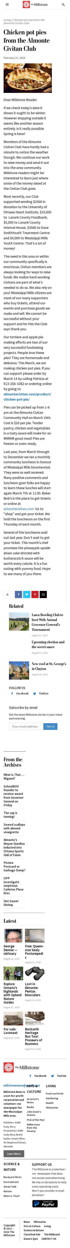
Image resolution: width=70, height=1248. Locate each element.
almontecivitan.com (19, 508)
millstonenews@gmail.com (22, 1085)
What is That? (12, 1196)
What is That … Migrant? (14, 776)
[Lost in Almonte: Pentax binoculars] (35, 973)
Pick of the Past (36, 1119)
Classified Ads (32, 1234)
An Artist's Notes (33, 1100)
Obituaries (52, 1107)
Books (30, 1107)
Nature (8, 1191)
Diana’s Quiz (31, 1238)
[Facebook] (18, 594)
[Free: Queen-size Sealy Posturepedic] (35, 935)
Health (50, 1103)
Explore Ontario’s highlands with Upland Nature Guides (13, 993)
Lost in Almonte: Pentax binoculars (32, 989)
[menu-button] (7, 4)
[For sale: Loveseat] (13, 1018)
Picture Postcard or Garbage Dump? (14, 866)
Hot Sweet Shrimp (11, 903)
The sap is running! (10, 815)
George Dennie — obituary (10, 950)
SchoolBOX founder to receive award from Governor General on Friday (14, 795)
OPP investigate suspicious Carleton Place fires (14, 885)
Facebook (22, 693)
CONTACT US (48, 1238)
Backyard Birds (13, 1177)
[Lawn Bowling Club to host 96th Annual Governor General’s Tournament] (19, 621)
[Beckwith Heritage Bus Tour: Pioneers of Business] (35, 1018)
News (27, 1222)
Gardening (52, 1098)
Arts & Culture (34, 1089)
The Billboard (52, 1234)
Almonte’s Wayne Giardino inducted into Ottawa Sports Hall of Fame (14, 847)
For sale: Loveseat (11, 1031)
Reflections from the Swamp (33, 1128)
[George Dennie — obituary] (13, 935)
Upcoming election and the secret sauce (48, 644)
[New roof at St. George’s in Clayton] (19, 670)
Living (7, 20)
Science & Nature (12, 1167)
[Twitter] (26, 594)
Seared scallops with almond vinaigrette (14, 828)
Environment (11, 1182)
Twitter (43, 693)
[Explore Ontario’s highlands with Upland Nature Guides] (13, 973)
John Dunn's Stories (34, 1113)
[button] (63, 4)
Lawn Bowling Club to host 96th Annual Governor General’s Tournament (47, 622)
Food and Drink (55, 1093)
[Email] (43, 594)
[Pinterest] (35, 594)
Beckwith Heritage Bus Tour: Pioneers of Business (33, 1036)
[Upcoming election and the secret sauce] (19, 649)
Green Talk (10, 1186)
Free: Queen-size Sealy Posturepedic (34, 951)
